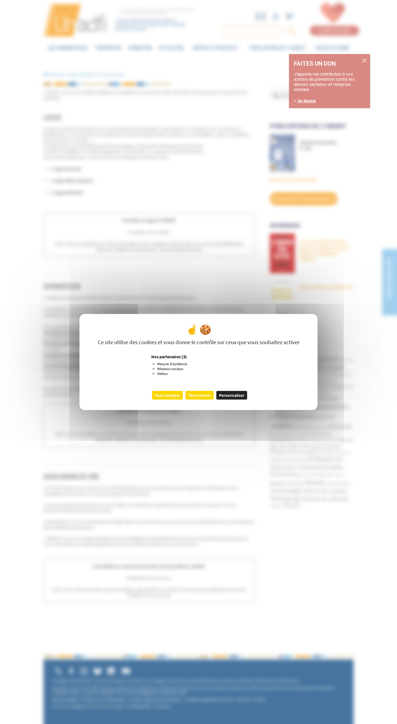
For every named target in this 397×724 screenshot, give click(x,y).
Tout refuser (199, 395)
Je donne (306, 100)
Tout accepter (167, 395)
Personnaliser (231, 395)
